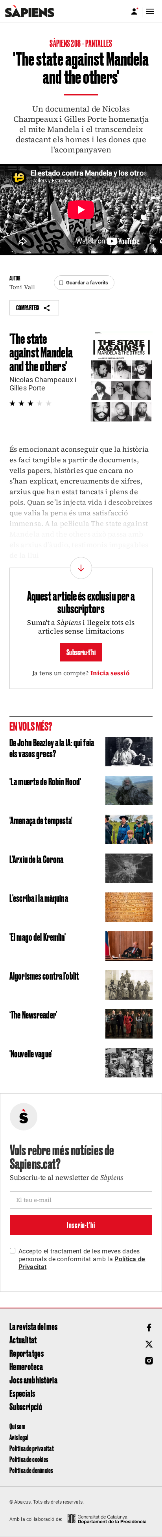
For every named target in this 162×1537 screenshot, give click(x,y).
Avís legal (19, 1437)
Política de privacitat (31, 1448)
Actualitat (23, 1339)
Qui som (17, 1426)
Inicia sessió (110, 673)
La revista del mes (33, 1326)
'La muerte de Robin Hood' (45, 781)
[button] (84, 282)
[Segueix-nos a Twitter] (149, 1344)
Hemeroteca (26, 1366)
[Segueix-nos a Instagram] (149, 1360)
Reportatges (26, 1353)
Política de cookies (28, 1459)
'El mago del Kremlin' (37, 936)
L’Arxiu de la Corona (36, 858)
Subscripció (25, 1406)
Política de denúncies (31, 1470)
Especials (22, 1393)
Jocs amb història (33, 1379)
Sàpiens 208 (65, 43)
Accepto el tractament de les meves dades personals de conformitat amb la (81, 1259)
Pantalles (98, 43)
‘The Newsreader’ (33, 1014)
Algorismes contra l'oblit (44, 975)
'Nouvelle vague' (30, 1053)
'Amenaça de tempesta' (41, 819)
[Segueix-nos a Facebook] (149, 1327)
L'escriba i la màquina (38, 897)
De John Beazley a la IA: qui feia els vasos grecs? (51, 747)
